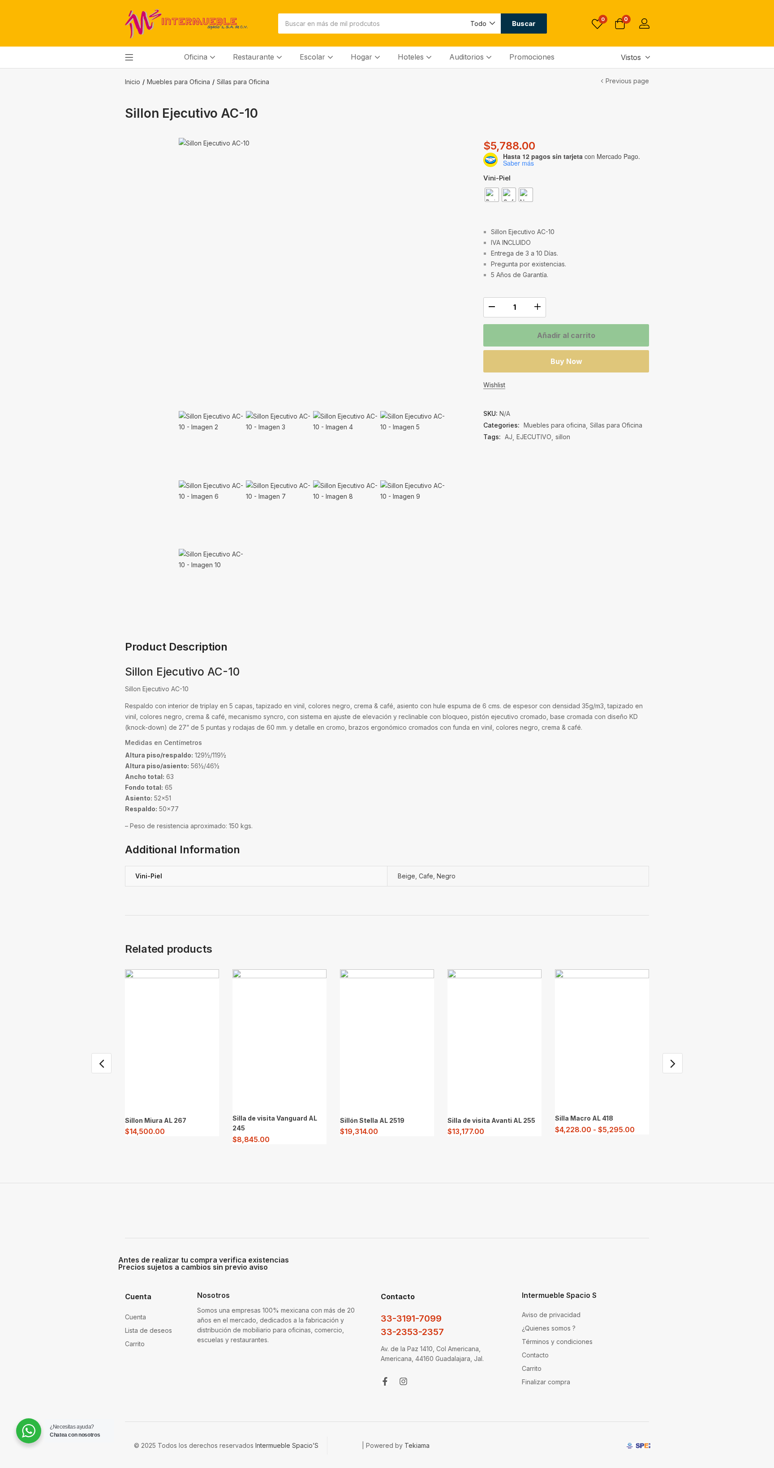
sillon (562, 437)
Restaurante (254, 56)
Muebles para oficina (555, 425)
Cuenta (135, 1317)
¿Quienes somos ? (549, 1328)
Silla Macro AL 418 (584, 1118)
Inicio (132, 82)
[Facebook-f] (385, 1381)
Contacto (535, 1355)
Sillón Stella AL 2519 (372, 1120)
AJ (508, 437)
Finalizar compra (546, 1382)
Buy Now (566, 361)
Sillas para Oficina (243, 82)
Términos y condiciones (557, 1341)
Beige (406, 876)
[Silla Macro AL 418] (602, 1038)
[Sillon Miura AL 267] (172, 1039)
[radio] (492, 194)
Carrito (135, 1344)
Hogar (362, 56)
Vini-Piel (497, 178)
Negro (446, 876)
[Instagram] (403, 1381)
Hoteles (412, 56)
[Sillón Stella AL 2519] (387, 1039)
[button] (482, 23)
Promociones (532, 56)
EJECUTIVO (533, 437)
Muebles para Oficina (178, 82)
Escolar (313, 56)
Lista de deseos (148, 1330)
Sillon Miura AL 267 (155, 1120)
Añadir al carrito (566, 335)
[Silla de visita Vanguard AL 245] (279, 1038)
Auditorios (467, 56)
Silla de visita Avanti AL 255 (491, 1120)
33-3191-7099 (411, 1318)
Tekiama (417, 1445)
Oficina (197, 56)
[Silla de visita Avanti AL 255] (494, 1039)
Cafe (426, 876)
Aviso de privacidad (551, 1314)
